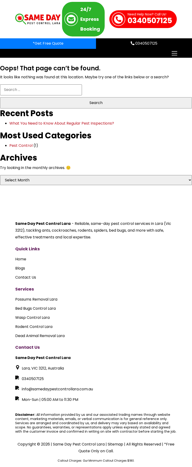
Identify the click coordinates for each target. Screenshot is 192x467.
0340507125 (150, 19)
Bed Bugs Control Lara (35, 308)
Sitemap (115, 444)
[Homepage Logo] (38, 19)
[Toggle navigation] (174, 53)
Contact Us (25, 277)
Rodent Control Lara (33, 326)
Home (20, 259)
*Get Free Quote (48, 43)
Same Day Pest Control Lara (79, 444)
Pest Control (21, 145)
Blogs (20, 268)
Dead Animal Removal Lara (40, 335)
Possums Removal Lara (36, 299)
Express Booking (90, 19)
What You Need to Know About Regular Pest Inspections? (61, 123)
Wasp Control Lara (32, 317)
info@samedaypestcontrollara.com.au (57, 389)
